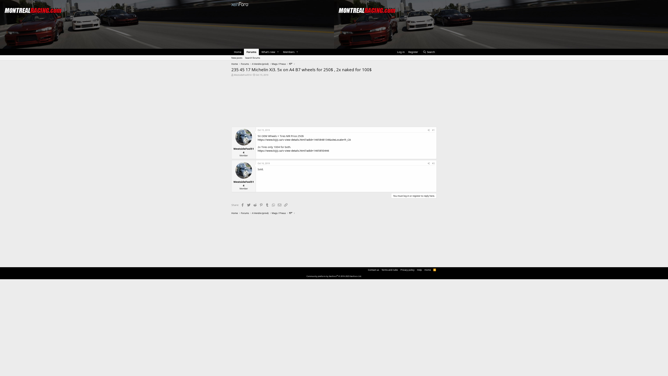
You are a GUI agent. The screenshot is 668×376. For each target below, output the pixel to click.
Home (237, 52)
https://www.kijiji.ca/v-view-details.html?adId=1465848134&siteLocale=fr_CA (304, 139)
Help (419, 269)
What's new (268, 52)
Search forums (252, 57)
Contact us (373, 269)
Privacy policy (407, 269)
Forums (251, 52)
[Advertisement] (334, 102)
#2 (433, 163)
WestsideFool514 (242, 74)
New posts (236, 57)
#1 (433, 130)
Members (289, 52)
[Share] (429, 130)
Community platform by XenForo (334, 276)
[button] (278, 52)
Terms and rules (389, 269)
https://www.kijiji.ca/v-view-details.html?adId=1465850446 (293, 150)
